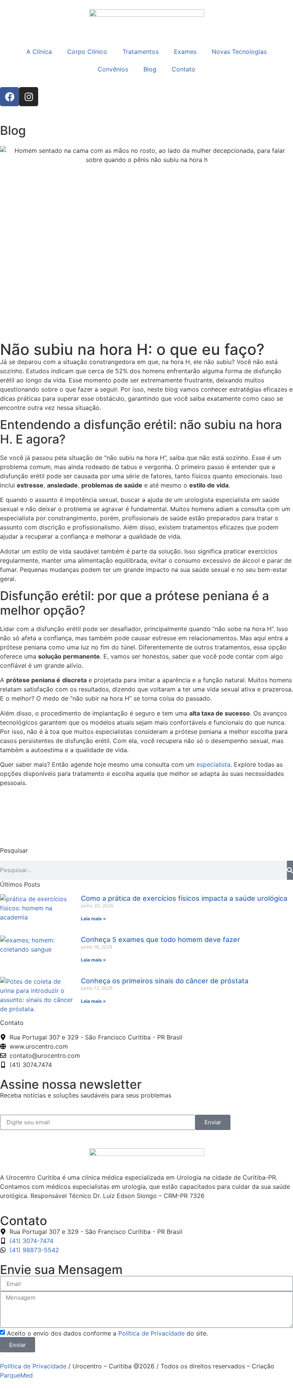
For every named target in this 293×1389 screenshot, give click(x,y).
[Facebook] (9, 96)
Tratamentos (140, 51)
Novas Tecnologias (239, 51)
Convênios (113, 69)
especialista (213, 764)
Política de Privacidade (151, 1333)
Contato (183, 69)
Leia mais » (93, 918)
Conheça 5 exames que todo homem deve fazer (160, 940)
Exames (185, 51)
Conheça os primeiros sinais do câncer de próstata (164, 981)
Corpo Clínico (87, 51)
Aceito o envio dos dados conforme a (107, 1333)
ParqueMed (16, 1375)
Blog (149, 69)
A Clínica (39, 51)
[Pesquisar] (290, 870)
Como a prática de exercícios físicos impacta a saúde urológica (184, 898)
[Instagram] (28, 96)
